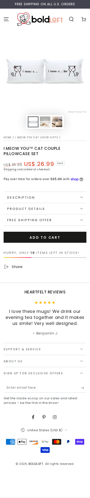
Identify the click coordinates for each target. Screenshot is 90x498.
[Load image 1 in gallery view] (33, 121)
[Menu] (6, 19)
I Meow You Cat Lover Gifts (36, 137)
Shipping (10, 169)
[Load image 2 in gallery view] (45, 121)
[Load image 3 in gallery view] (57, 121)
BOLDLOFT (36, 464)
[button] (71, 19)
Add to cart (45, 237)
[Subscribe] (83, 388)
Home (8, 137)
